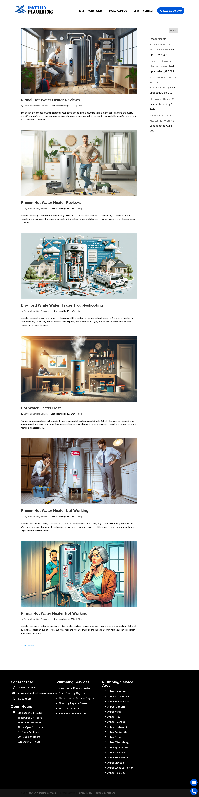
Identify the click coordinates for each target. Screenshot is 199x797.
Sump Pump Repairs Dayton (75, 688)
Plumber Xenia (112, 711)
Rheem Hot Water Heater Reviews (51, 202)
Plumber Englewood (116, 757)
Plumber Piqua (112, 737)
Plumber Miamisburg (116, 742)
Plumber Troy (112, 716)
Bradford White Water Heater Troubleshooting (62, 305)
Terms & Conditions (104, 792)
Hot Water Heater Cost (41, 408)
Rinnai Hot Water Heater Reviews (50, 100)
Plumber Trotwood (115, 727)
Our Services (95, 11)
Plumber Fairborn (114, 706)
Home (81, 11)
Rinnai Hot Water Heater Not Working (54, 613)
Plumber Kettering (115, 691)
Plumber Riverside (114, 722)
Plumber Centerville (115, 732)
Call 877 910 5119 (172, 10)
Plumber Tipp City (114, 772)
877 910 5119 (24, 698)
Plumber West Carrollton (118, 767)
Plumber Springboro (116, 747)
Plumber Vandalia (114, 752)
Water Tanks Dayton (71, 708)
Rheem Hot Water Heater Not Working (54, 510)
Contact (148, 11)
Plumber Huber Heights (118, 701)
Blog (136, 11)
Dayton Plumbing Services (36, 105)
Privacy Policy (85, 792)
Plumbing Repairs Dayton (73, 703)
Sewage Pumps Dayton (72, 713)
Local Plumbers (118, 11)
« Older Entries (28, 645)
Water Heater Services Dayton (77, 698)
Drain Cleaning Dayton (72, 693)
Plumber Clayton (114, 762)
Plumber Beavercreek (117, 696)
